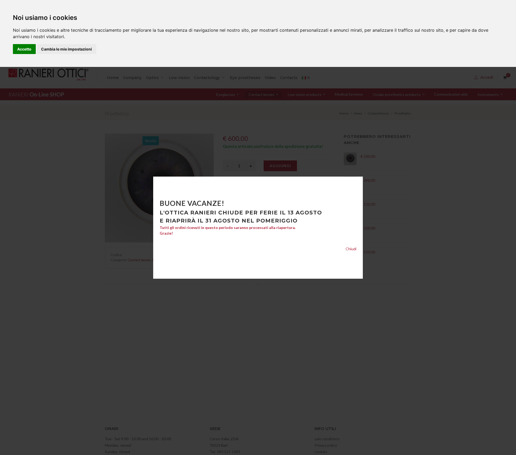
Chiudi (351, 248)
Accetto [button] (24, 49)
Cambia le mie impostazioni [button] (66, 49)
